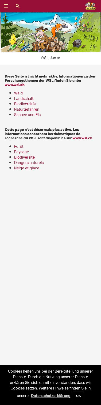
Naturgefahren (26, 110)
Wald (18, 93)
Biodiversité (24, 158)
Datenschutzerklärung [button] (50, 396)
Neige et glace (26, 168)
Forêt (18, 147)
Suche (17, 6)
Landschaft (24, 99)
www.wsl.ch (14, 84)
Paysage (21, 152)
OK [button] (78, 396)
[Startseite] (88, 6)
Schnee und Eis (27, 115)
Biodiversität (25, 104)
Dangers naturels (29, 163)
